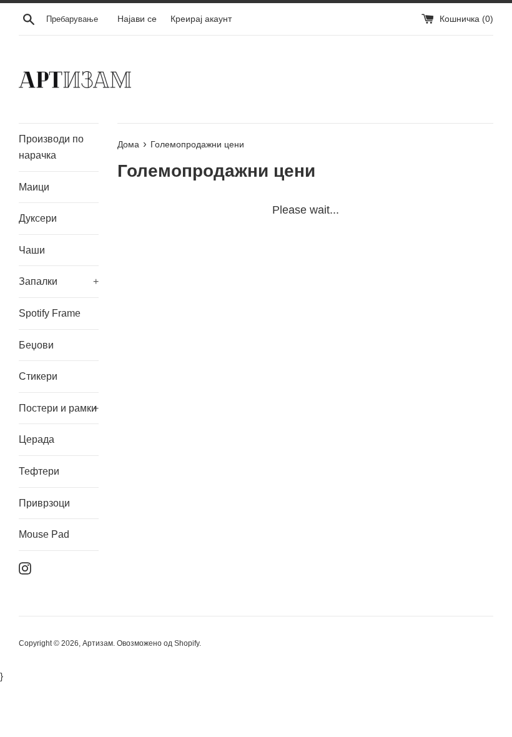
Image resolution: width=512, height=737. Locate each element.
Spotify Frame (50, 313)
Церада (36, 439)
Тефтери (39, 471)
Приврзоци (44, 503)
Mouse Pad (44, 534)
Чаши (32, 250)
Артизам (97, 643)
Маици (34, 187)
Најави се (137, 19)
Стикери (38, 376)
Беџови (36, 345)
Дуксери (38, 218)
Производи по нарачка (51, 147)
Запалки (59, 281)
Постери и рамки (59, 408)
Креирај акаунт (201, 19)
